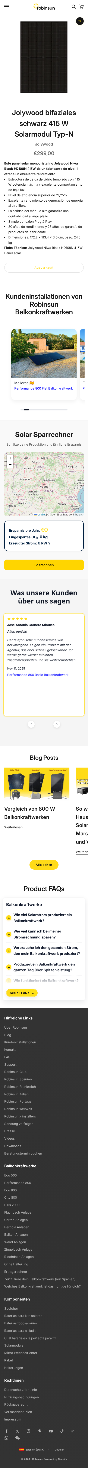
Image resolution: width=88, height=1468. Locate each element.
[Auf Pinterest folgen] (40, 1431)
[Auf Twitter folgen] (17, 1431)
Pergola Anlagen (16, 1227)
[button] (10, 458)
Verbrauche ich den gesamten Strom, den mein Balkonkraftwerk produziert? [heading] (46, 950)
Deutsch (59, 1449)
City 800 (10, 1197)
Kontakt (10, 1050)
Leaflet (41, 514)
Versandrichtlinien (18, 1412)
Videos (9, 1138)
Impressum (12, 1419)
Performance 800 (17, 1183)
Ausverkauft (43, 267)
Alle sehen (44, 864)
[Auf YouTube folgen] (51, 1431)
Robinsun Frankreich (20, 1087)
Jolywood (44, 144)
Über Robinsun (15, 1027)
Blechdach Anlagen (19, 1257)
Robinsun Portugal (18, 1101)
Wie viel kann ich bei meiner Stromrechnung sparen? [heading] (37, 934)
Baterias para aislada (19, 1331)
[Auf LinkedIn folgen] (73, 1431)
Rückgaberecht (16, 1404)
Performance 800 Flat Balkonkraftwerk (43, 388)
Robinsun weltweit (18, 1109)
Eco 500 (10, 1175)
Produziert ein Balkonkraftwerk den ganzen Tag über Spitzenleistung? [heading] (44, 967)
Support (10, 1064)
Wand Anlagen (15, 1242)
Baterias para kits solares (23, 1316)
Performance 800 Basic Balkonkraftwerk (38, 675)
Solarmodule (13, 1345)
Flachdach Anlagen (18, 1212)
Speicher (11, 1308)
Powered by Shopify (55, 1459)
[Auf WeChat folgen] (17, 1438)
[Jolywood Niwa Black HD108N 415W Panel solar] (44, 353)
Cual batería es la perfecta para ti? (30, 1338)
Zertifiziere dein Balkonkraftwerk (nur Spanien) (39, 1279)
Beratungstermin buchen (23, 1153)
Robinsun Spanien (18, 1079)
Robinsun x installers (20, 1116)
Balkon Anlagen (16, 1235)
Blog (7, 1035)
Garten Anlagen (16, 1220)
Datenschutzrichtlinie (20, 1390)
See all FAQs (22, 993)
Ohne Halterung (16, 1264)
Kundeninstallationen (20, 1042)
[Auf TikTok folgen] (62, 1431)
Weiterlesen (13, 827)
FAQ (7, 1057)
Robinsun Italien (16, 1094)
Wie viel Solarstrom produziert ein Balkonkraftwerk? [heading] (42, 918)
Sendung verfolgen (19, 1124)
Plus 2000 (11, 1205)
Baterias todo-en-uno (20, 1323)
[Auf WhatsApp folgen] (6, 1438)
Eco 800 (10, 1190)
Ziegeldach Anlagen (19, 1249)
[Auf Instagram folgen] (28, 1431)
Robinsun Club (15, 1072)
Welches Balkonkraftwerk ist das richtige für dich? (42, 1286)
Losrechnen (44, 565)
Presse (9, 1131)
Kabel (8, 1360)
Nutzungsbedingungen (21, 1397)
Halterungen (13, 1368)
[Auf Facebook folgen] (6, 1431)
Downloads (12, 1146)
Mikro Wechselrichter (20, 1353)
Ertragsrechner (15, 1272)
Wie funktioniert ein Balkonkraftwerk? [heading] (46, 981)
